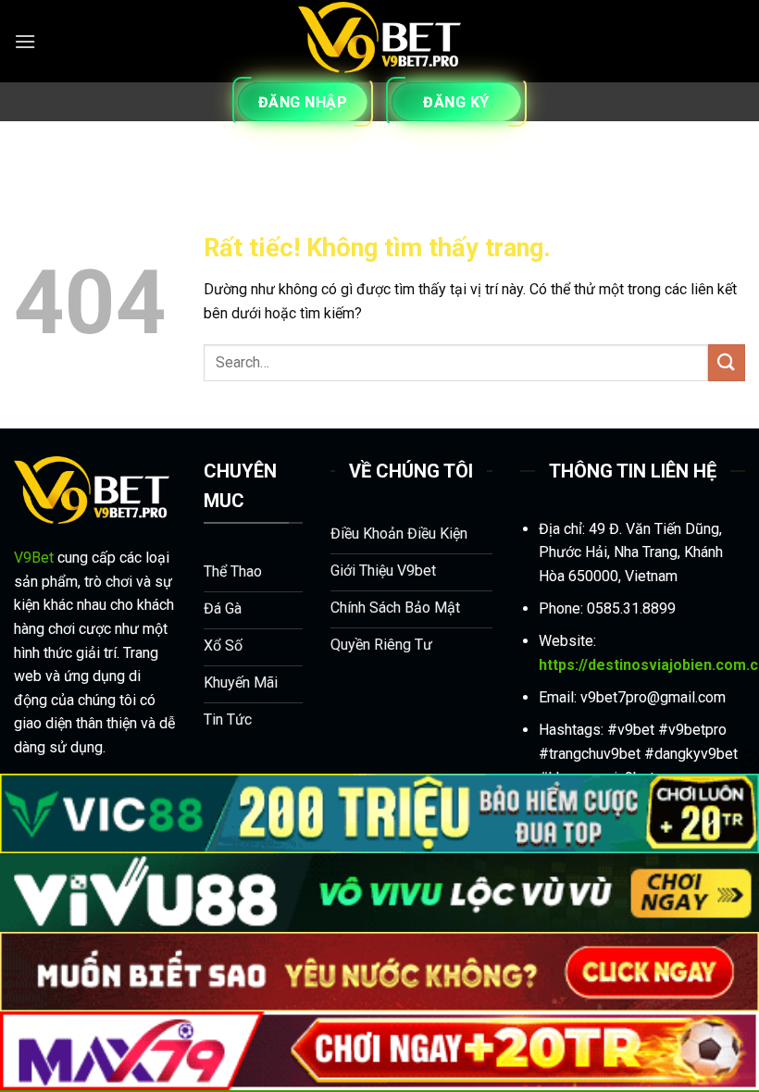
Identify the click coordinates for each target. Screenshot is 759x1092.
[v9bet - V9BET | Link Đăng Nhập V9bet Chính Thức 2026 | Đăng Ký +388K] (379, 41)
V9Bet (34, 557)
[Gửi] (726, 362)
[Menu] (25, 41)
